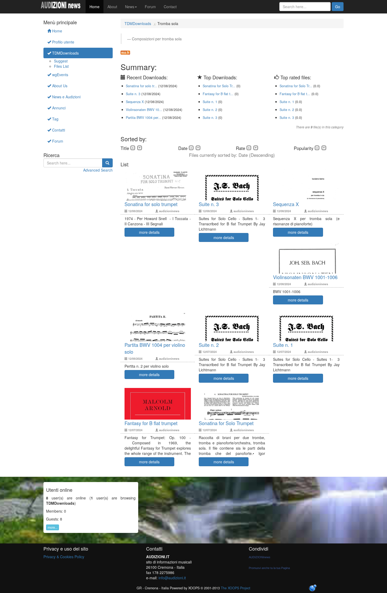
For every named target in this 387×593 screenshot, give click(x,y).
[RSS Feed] (125, 52)
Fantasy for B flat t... (218, 93)
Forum (150, 6)
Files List (61, 66)
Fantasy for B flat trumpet (151, 423)
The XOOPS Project (235, 588)
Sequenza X (135, 101)
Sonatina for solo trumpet (151, 204)
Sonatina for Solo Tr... (219, 86)
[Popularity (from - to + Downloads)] (318, 148)
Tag (54, 118)
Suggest (61, 61)
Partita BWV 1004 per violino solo (155, 348)
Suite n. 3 (133, 93)
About (112, 6)
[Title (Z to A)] (139, 148)
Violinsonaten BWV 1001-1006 (305, 277)
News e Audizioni (66, 96)
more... (52, 527)
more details (149, 232)
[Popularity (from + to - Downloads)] (324, 148)
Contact (170, 6)
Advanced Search (98, 170)
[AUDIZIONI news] (62, 6)
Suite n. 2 (210, 109)
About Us (59, 85)
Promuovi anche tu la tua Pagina (269, 568)
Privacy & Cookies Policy (63, 556)
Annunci (58, 107)
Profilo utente (62, 42)
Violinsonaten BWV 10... (144, 109)
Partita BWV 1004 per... (143, 117)
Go (337, 6)
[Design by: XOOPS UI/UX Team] (312, 588)
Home (95, 6)
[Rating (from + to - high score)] (256, 148)
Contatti (58, 130)
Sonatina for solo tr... (141, 86)
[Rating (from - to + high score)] (249, 148)
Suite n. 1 (210, 101)
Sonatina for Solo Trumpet (226, 423)
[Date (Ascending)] (192, 148)
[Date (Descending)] (198, 148)
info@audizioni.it (172, 577)
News (129, 6)
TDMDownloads (65, 53)
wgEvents (59, 74)
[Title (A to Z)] (133, 148)
